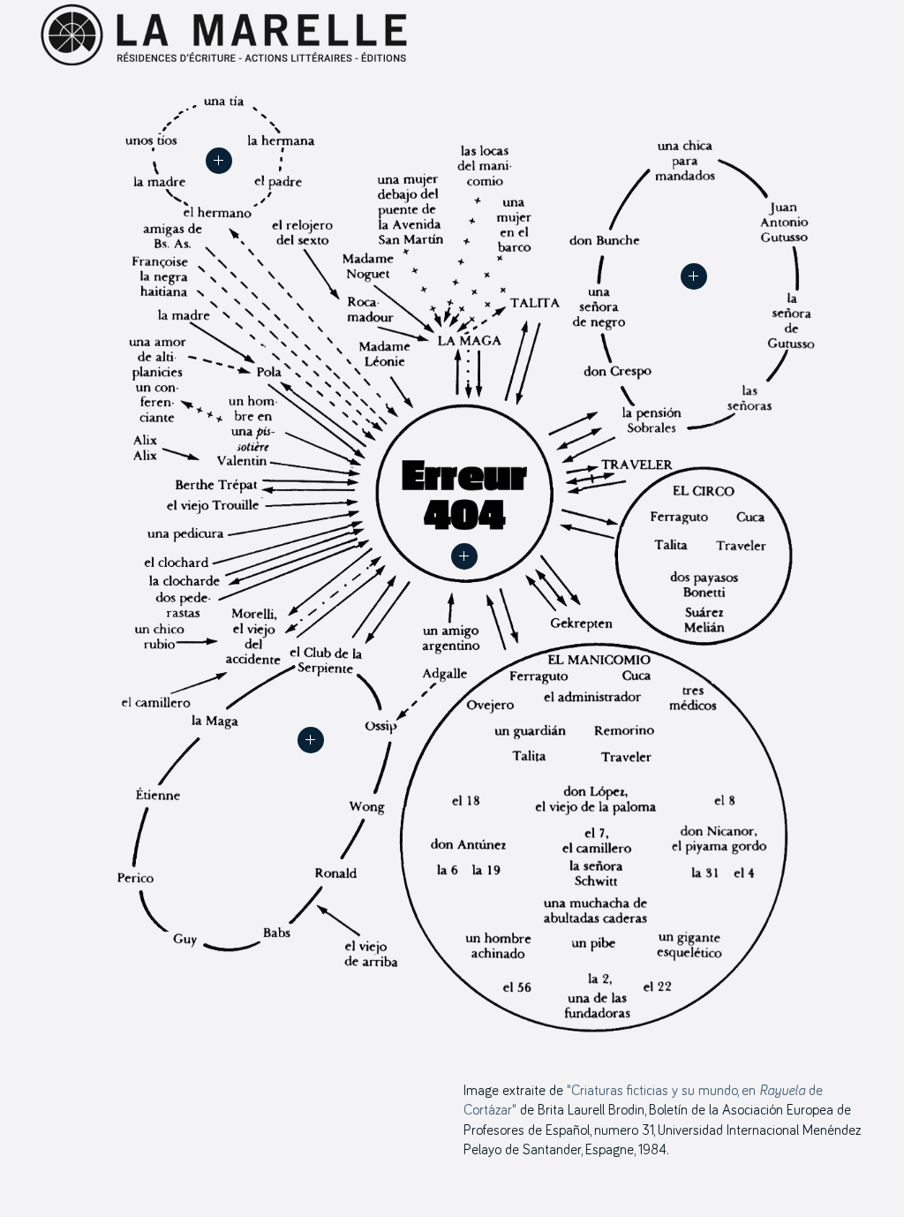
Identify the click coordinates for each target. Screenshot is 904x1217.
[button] (464, 556)
